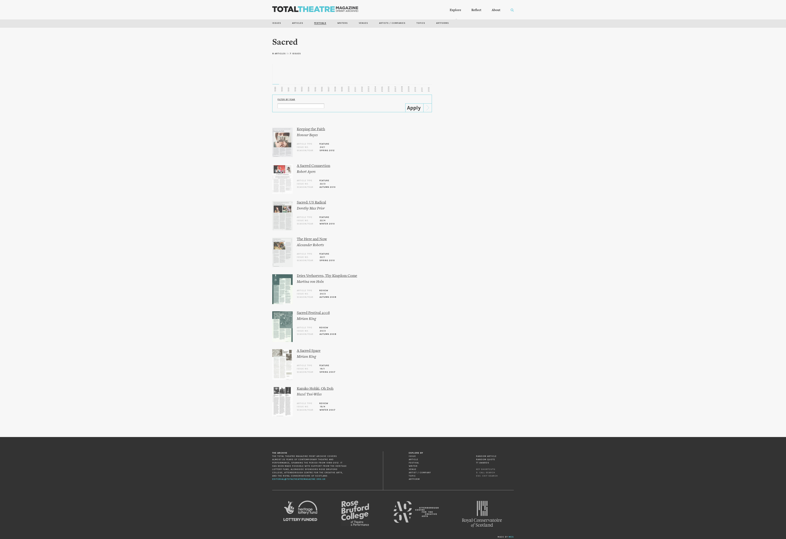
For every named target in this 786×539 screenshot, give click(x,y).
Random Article (486, 456)
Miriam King (306, 319)
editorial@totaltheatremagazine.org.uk (298, 479)
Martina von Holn (310, 282)
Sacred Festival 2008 (313, 313)
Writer (413, 466)
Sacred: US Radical (311, 203)
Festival (414, 463)
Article (413, 459)
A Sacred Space (309, 351)
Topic (412, 476)
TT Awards (482, 463)
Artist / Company (420, 472)
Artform (414, 479)
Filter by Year (286, 99)
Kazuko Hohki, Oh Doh (315, 389)
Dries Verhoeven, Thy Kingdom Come (327, 276)
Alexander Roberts (310, 245)
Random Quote (485, 459)
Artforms (442, 23)
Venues (363, 23)
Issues (276, 23)
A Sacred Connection (313, 166)
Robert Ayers (306, 172)
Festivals (320, 23)
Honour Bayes (307, 135)
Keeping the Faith (311, 129)
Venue (412, 469)
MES (511, 537)
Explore (455, 10)
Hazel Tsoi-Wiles (309, 394)
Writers (342, 23)
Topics (421, 23)
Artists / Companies (392, 23)
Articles (297, 23)
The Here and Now (312, 239)
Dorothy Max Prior (311, 209)
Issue (412, 456)
